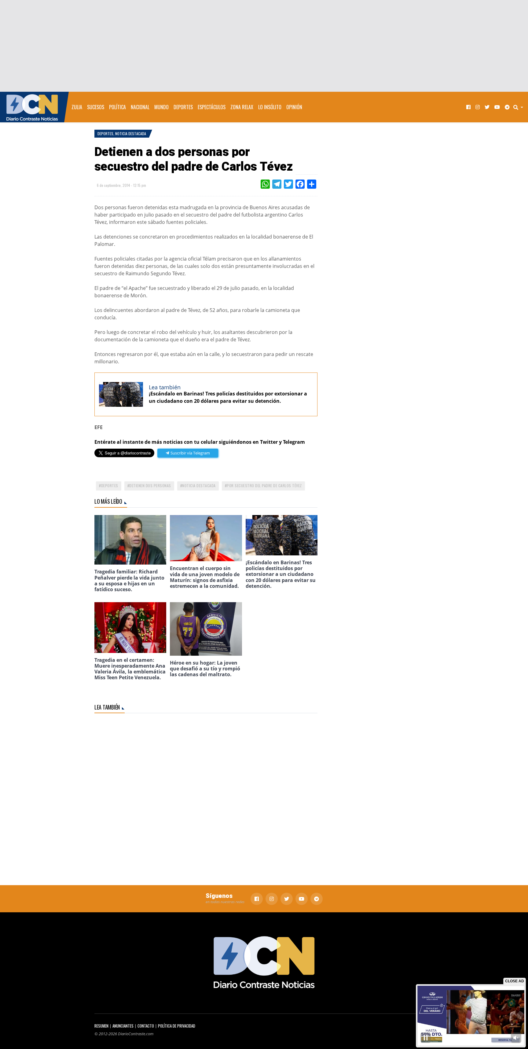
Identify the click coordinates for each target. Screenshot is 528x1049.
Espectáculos (212, 107)
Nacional (140, 107)
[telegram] (507, 107)
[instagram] (477, 107)
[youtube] (497, 107)
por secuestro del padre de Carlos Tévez (264, 485)
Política (117, 107)
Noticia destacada (199, 485)
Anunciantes (123, 1026)
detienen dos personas (150, 485)
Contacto (146, 1026)
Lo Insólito (269, 107)
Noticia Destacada (130, 133)
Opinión (294, 107)
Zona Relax (241, 107)
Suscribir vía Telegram (190, 453)
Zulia (77, 107)
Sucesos (95, 107)
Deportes (183, 107)
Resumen (101, 1026)
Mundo (161, 107)
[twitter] (487, 107)
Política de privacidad (176, 1026)
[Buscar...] (520, 107)
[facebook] (468, 107)
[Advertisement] (264, 46)
